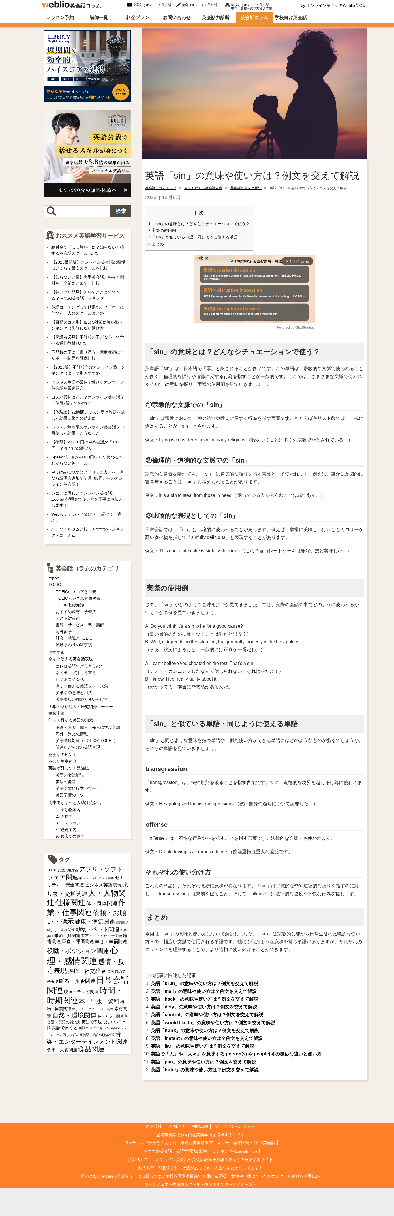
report (53, 578)
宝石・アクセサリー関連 (101, 936)
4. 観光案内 (66, 829)
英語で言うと (65, 1027)
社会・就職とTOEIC (74, 638)
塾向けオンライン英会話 (199, 5)
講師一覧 (99, 17)
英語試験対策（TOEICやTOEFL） (87, 740)
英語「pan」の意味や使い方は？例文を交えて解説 (203, 1061)
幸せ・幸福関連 (111, 941)
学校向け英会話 (291, 17)
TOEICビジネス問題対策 (78, 598)
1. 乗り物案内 (68, 809)
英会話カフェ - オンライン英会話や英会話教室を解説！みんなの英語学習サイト (200, 1159)
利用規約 (200, 1126)
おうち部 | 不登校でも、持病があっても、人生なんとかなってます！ (200, 1168)
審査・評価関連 (78, 941)
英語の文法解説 (70, 775)
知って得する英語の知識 (70, 720)
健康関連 (122, 922)
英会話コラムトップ (160, 188)
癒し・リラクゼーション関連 (92, 1009)
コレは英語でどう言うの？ (80, 666)
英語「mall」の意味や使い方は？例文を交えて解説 (204, 991)
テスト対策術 (68, 618)
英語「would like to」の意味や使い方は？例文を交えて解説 (213, 1022)
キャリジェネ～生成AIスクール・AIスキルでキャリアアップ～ (200, 1184)
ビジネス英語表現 (103, 884)
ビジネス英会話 (70, 679)
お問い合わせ (177, 17)
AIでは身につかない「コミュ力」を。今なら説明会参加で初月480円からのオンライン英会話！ (87, 478)
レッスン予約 (60, 17)
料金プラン (137, 17)
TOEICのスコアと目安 (76, 591)
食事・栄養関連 (62, 1049)
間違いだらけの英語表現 (78, 747)
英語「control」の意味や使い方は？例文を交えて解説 (207, 1014)
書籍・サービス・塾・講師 (80, 625)
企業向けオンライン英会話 (152, 5)
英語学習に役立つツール (78, 788)
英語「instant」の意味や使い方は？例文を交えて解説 (207, 1038)
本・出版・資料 (99, 1001)
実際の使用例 (162, 230)
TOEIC (54, 584)
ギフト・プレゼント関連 (96, 878)
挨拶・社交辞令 (87, 971)
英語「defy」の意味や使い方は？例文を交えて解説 (204, 1006)
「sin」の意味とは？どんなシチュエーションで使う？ (199, 224)
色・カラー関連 (110, 1016)
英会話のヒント (62, 754)
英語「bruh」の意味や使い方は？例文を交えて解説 (204, 983)
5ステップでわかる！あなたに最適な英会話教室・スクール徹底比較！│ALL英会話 (200, 1142)
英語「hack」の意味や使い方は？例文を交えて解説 (204, 999)
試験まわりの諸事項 (74, 644)
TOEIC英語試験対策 (62, 870)
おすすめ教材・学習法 (76, 611)
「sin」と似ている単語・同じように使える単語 (193, 237)
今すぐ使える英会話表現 (203, 188)
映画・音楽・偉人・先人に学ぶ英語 (88, 727)
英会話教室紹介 (62, 761)
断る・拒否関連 (77, 981)
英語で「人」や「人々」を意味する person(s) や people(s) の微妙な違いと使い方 (236, 1053)
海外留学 (64, 631)
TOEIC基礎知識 (70, 605)
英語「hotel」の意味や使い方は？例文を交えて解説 (205, 1069)
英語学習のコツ (70, 795)
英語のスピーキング (94, 1028)
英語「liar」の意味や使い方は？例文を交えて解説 (202, 1046)
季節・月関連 (67, 935)
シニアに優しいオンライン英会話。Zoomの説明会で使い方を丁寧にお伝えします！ (87, 499)
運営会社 (154, 1126)
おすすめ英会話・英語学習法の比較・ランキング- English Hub (200, 1151)
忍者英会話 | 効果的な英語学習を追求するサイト (200, 1134)
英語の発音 (66, 781)
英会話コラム (85, 6)
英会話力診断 (216, 17)
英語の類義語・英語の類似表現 (92, 1035)
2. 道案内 (64, 816)
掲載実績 (56, 713)
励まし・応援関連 (61, 930)
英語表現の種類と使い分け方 (82, 699)
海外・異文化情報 (72, 734)
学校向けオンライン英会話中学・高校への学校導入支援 (251, 6)
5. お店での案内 (70, 836)
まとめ (156, 244)
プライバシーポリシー (235, 1126)
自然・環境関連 (74, 1015)
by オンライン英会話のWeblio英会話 (334, 5)
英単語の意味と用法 (246, 188)
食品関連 (91, 1049)
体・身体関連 (101, 903)
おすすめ (56, 652)
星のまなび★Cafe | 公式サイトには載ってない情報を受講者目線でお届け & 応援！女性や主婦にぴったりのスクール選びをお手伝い (200, 1176)
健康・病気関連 (95, 921)
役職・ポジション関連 (78, 951)
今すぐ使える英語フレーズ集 (82, 686)
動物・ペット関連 (97, 929)
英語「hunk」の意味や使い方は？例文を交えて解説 (205, 1030)
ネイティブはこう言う (76, 672)
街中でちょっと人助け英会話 (74, 802)
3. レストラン (68, 823)
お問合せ (177, 1126)
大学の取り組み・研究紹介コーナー (80, 706)
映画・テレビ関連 (81, 991)
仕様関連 (70, 902)
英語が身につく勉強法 (68, 768)
